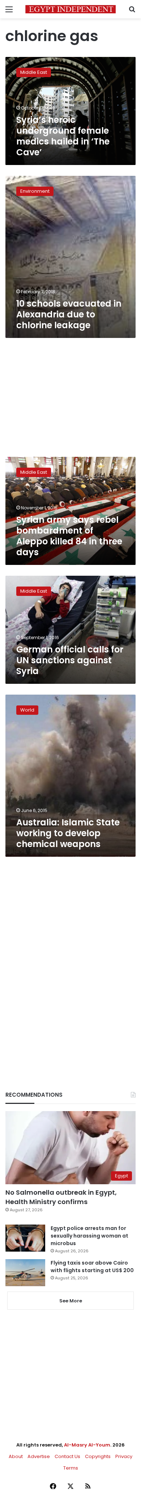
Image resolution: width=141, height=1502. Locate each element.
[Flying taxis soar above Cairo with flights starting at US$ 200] (25, 1272)
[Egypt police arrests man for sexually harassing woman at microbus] (25, 1238)
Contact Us (67, 1456)
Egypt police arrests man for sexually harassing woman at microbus (89, 1236)
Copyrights (98, 1456)
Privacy (123, 1456)
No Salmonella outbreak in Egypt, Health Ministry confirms (61, 1197)
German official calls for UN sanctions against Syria (69, 660)
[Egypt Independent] (70, 9)
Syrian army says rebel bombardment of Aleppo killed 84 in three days (69, 536)
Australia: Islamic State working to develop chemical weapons (68, 833)
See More (70, 1300)
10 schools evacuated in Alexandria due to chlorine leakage (68, 314)
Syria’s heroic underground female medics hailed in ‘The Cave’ (63, 136)
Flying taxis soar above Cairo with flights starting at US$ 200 (92, 1266)
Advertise (38, 1456)
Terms (70, 1468)
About (16, 1456)
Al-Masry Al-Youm (87, 1444)
